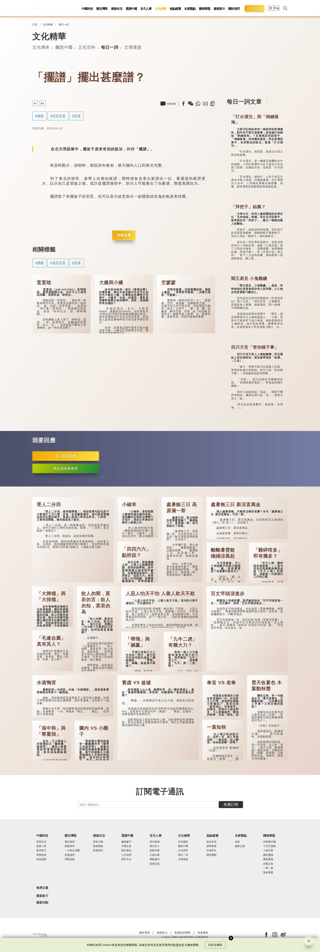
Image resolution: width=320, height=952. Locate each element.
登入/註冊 (254, 8)
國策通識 (268, 859)
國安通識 (268, 855)
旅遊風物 (98, 846)
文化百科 (87, 47)
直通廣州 (70, 855)
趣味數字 (126, 841)
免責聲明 (203, 932)
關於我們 (234, 8)
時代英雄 (155, 841)
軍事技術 (41, 855)
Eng (276, 8)
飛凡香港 (70, 841)
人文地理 (126, 855)
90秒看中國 (269, 841)
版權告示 (162, 932)
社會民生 (211, 850)
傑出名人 (155, 846)
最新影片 (219, 8)
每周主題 (42, 887)
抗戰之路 (268, 863)
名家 (237, 841)
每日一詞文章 (244, 102)
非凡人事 (146, 8)
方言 (77, 116)
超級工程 (41, 846)
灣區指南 (70, 859)
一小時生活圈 (72, 850)
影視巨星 (155, 863)
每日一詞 (64, 24)
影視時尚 (98, 850)
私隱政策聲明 (183, 932)
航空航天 (41, 850)
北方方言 (59, 116)
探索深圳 (70, 846)
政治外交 (211, 841)
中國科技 (87, 8)
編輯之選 (240, 846)
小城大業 (268, 850)
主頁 (34, 24)
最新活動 (42, 902)
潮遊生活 (116, 8)
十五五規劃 (269, 846)
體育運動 (211, 855)
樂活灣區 (102, 8)
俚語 (40, 116)
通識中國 (131, 8)
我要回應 (124, 235)
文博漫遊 (133, 47)
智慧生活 (41, 841)
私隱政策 (178, 944)
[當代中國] (33, 8)
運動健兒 (155, 859)
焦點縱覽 (175, 8)
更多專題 (268, 872)
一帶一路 (268, 868)
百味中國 (98, 841)
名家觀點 (190, 8)
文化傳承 (41, 47)
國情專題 (204, 8)
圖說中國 (64, 47)
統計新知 (126, 850)
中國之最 (126, 846)
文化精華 (160, 8)
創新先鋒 (155, 850)
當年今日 (126, 859)
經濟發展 (211, 846)
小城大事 (155, 855)
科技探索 (41, 859)
